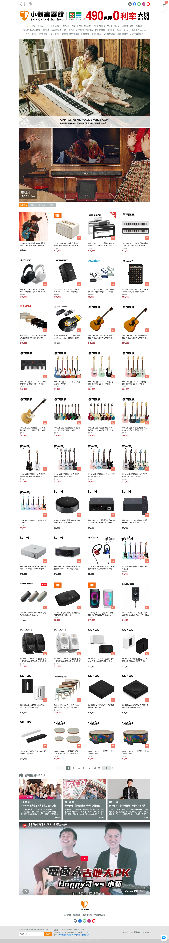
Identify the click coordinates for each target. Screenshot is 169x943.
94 (84, 768)
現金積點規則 (99, 915)
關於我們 (67, 915)
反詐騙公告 (87, 915)
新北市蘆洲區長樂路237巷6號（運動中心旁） (75, 935)
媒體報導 (77, 915)
